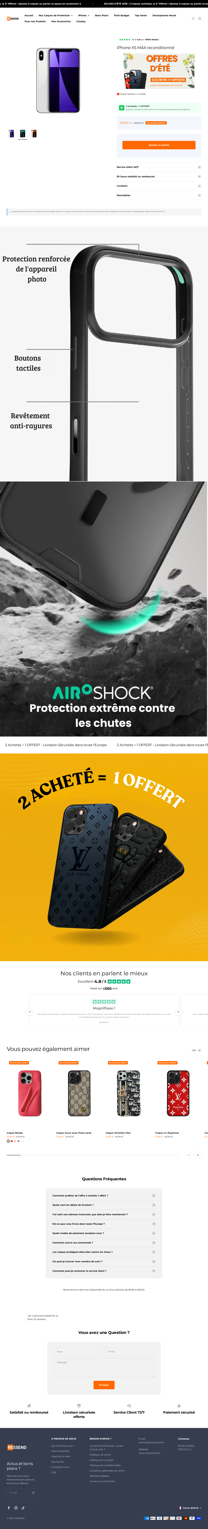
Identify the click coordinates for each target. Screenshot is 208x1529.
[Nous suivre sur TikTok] (23, 1508)
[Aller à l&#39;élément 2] (22, 134)
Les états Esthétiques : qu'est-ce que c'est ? (107, 1448)
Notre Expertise (60, 1451)
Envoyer (104, 1385)
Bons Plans (101, 15)
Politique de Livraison (102, 1460)
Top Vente (141, 15)
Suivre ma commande (102, 1481)
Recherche (57, 1461)
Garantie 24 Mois (60, 1456)
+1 (23, 1141)
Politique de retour (100, 1454)
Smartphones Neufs (164, 15)
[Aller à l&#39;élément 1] (11, 134)
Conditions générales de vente (107, 1470)
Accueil (28, 15)
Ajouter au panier (159, 145)
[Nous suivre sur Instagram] (16, 1508)
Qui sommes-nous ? (62, 1446)
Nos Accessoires (61, 21)
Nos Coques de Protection (54, 15)
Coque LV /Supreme (167, 1133)
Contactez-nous (60, 1467)
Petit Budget (121, 15)
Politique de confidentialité (105, 1465)
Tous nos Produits (35, 21)
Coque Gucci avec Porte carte (73, 1133)
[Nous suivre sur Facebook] (9, 1508)
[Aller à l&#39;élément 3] (33, 134)
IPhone (82, 15)
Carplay (81, 21)
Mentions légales (99, 1476)
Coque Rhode (15, 1133)
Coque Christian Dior (118, 1133)
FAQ (53, 1472)
